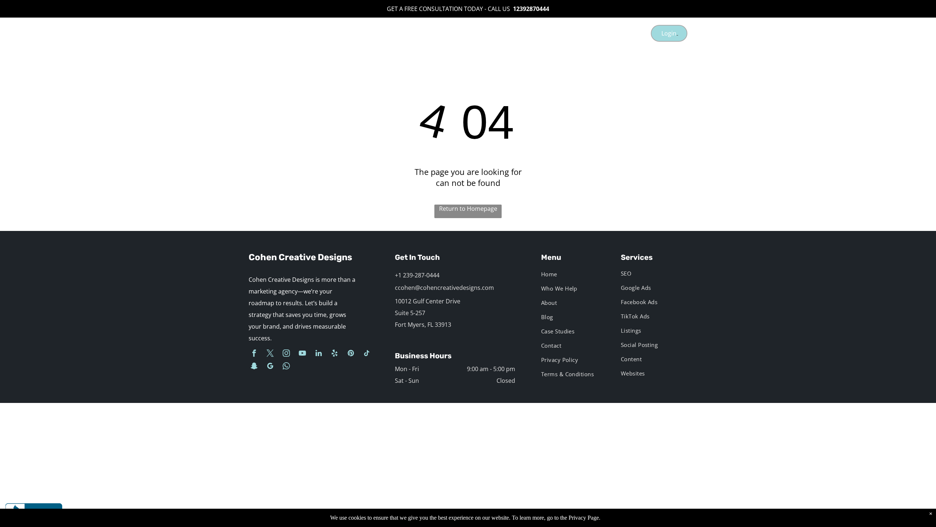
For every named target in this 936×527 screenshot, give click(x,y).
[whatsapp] (286, 366)
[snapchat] (254, 366)
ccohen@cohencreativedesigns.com (444, 288)
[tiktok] (366, 354)
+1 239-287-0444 (417, 275)
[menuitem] (408, 33)
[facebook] (254, 354)
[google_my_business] (270, 366)
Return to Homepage (468, 209)
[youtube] (302, 354)
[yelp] (334, 354)
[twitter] (270, 354)
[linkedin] (318, 354)
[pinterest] (350, 354)
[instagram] (286, 354)
